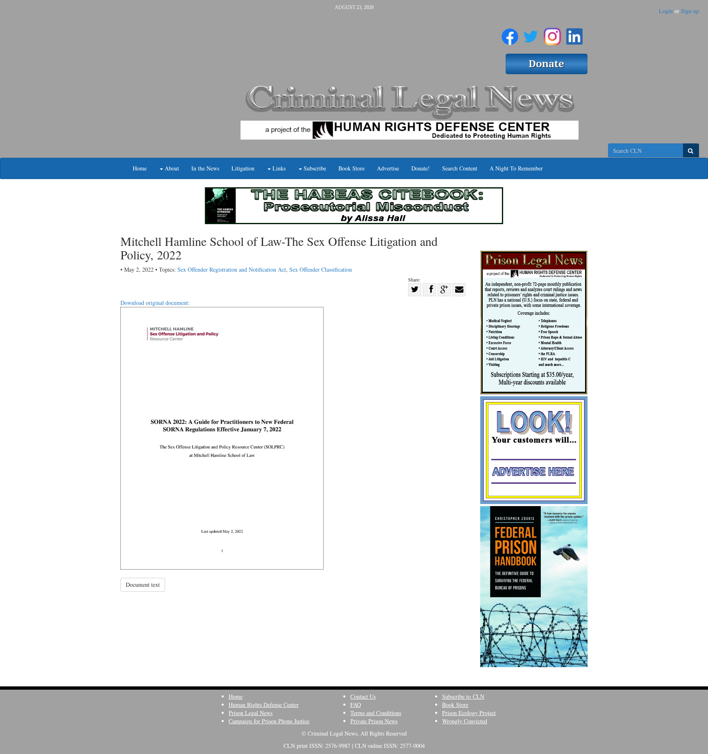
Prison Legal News (250, 713)
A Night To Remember (516, 168)
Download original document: (155, 303)
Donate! (420, 168)
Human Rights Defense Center (264, 705)
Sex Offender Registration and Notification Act (231, 269)
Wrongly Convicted (464, 721)
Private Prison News (373, 721)
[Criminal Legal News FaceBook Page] (510, 33)
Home (140, 168)
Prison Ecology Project (469, 713)
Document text (143, 584)
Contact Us (363, 696)
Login (666, 11)
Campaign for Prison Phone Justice (269, 721)
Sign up (690, 11)
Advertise (388, 168)
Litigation (242, 168)
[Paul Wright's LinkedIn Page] (574, 33)
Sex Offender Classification (320, 269)
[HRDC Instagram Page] (552, 33)
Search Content (459, 168)
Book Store (351, 168)
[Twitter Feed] (530, 33)
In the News (205, 168)
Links (278, 168)
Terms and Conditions (375, 713)
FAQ (355, 705)
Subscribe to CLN (463, 696)
